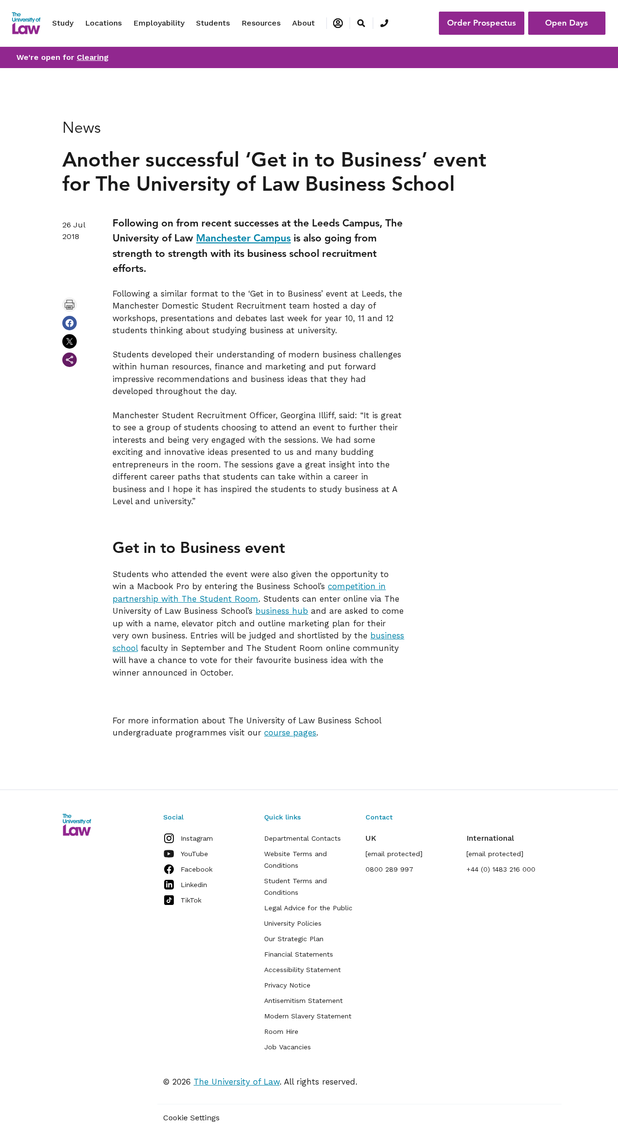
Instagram (197, 838)
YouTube (194, 854)
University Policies (293, 923)
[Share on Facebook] (69, 323)
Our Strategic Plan (293, 939)
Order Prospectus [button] (481, 23)
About (303, 23)
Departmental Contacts (302, 838)
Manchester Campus (243, 238)
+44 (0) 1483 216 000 (500, 869)
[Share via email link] (69, 360)
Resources (261, 23)
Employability (158, 23)
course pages (290, 732)
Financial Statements (298, 954)
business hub (281, 611)
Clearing (93, 57)
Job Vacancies (287, 1047)
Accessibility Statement (302, 970)
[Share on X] (69, 341)
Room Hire (281, 1031)
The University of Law (237, 1082)
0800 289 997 (389, 869)
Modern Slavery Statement (307, 1016)
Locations (103, 23)
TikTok (191, 900)
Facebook (196, 869)
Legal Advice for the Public (308, 908)
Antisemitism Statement (303, 1000)
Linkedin (194, 885)
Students (213, 23)
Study (62, 23)
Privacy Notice (287, 985)
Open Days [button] (566, 23)
